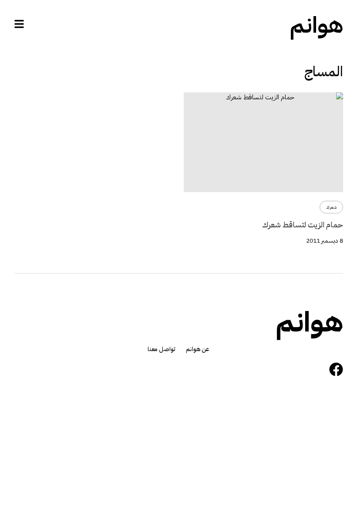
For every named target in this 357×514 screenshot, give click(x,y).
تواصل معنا (161, 349)
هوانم (316, 25)
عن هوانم (197, 349)
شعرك (331, 207)
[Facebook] (336, 369)
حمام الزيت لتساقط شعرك (302, 224)
